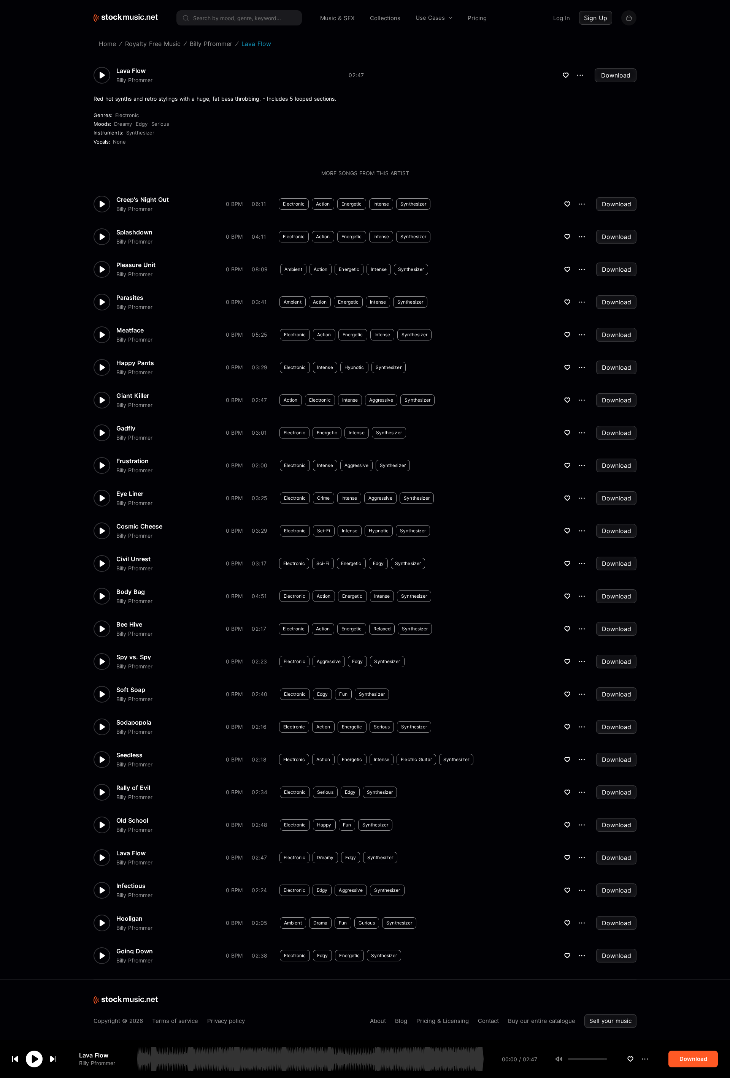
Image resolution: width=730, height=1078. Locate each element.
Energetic (351, 204)
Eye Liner (129, 494)
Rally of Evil (133, 788)
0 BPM (234, 204)
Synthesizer (140, 133)
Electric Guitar (416, 759)
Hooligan (129, 918)
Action (323, 204)
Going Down (134, 951)
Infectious (131, 886)
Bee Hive (129, 624)
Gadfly (125, 428)
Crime (323, 498)
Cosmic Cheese (139, 526)
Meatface (130, 330)
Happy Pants (135, 363)
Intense (381, 204)
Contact (488, 1020)
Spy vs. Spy (133, 657)
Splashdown (134, 232)
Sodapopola (133, 722)
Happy (324, 825)
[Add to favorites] (630, 1059)
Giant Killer (132, 396)
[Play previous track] (15, 1059)
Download (615, 75)
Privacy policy (226, 1020)
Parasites (129, 297)
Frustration (132, 461)
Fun (343, 694)
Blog (401, 1020)
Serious (160, 124)
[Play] (34, 1059)
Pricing (477, 18)
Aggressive (381, 400)
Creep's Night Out (142, 199)
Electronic (127, 115)
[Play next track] (53, 1059)
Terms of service (175, 1020)
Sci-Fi (323, 530)
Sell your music (610, 1020)
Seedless (129, 755)
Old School (132, 820)
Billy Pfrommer (97, 1063)
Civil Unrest (133, 559)
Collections (385, 18)
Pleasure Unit (136, 265)
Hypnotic (354, 367)
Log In (561, 18)
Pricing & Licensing (442, 1020)
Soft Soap (130, 690)
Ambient (293, 269)
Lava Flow (93, 1055)
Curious (367, 923)
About (378, 1020)
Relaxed (382, 629)
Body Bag (130, 592)
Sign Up (595, 18)
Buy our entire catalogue (541, 1020)
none (119, 142)
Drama (320, 923)
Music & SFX (337, 18)
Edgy (142, 124)
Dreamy (123, 124)
